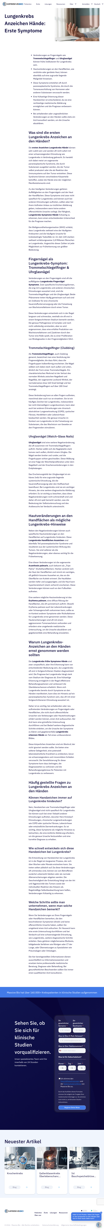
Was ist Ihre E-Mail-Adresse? (70, 1036)
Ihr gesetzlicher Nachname (78, 1023)
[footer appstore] (84, 1210)
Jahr (79, 1063)
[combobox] (60, 1050)
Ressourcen (63, 1213)
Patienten (38, 1213)
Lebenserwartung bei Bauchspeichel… (83, 1175)
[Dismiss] (101, 1213)
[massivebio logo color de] (13, 4)
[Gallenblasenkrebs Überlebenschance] (20, 1148)
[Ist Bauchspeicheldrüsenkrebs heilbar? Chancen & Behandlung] (52, 1148)
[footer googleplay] (94, 1210)
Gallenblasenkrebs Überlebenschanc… (17, 1175)
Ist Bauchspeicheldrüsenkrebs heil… (52, 1175)
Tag (69, 1063)
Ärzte (46, 1213)
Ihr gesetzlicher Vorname (63, 1023)
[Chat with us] (99, 1225)
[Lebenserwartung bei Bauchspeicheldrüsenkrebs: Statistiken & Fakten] (84, 1148)
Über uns (38, 1215)
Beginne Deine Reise (72, 1107)
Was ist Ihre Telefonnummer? (70, 1046)
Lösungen (53, 1213)
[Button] (26, 1187)
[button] (86, 1216)
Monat (61, 1063)
